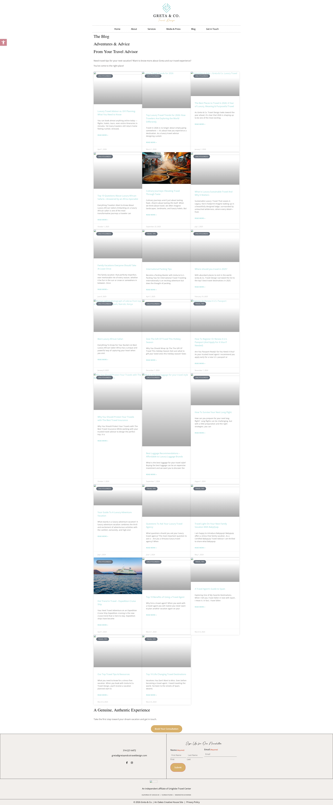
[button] (3, 42)
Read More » (103, 135)
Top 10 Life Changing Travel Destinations (166, 674)
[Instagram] (132, 762)
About (134, 29)
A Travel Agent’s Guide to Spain (210, 588)
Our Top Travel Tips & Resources (114, 674)
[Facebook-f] (127, 762)
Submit (177, 767)
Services (152, 29)
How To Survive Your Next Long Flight (213, 412)
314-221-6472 (129, 750)
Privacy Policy (193, 802)
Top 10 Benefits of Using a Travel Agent (165, 597)
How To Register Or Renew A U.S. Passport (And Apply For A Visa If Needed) (211, 342)
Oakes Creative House (168, 802)
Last (189, 759)
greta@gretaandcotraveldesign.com (129, 755)
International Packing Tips (159, 269)
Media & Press (173, 29)
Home (117, 29)
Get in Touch (212, 29)
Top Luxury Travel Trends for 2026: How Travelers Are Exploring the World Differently (165, 118)
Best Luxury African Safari (110, 339)
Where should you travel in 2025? (211, 269)
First (172, 759)
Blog (193, 29)
